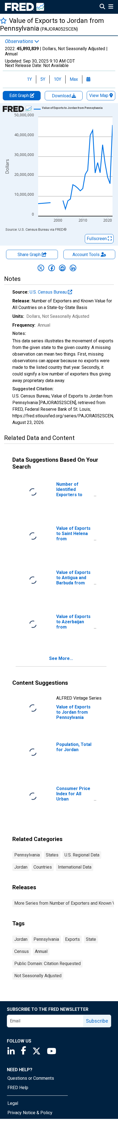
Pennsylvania (27, 855)
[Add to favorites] (3, 20)
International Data (74, 867)
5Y (42, 79)
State (91, 939)
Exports (72, 939)
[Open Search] (102, 7)
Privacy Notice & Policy (29, 1112)
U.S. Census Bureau (49, 292)
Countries (42, 867)
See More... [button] (61, 658)
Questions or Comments (30, 1078)
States (52, 855)
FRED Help (17, 1087)
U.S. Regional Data (81, 855)
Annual (41, 951)
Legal (12, 1103)
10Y (57, 79)
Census (21, 951)
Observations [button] (19, 41)
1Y (29, 79)
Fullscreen (97, 238)
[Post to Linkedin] (73, 268)
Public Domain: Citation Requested (47, 963)
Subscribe (97, 1021)
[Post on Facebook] (51, 268)
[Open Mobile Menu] (110, 7)
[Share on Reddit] (62, 268)
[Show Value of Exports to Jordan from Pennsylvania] (72, 107)
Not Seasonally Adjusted (37, 975)
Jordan (20, 867)
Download (62, 95)
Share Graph (30, 254)
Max (74, 79)
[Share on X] (41, 268)
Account (86, 254)
